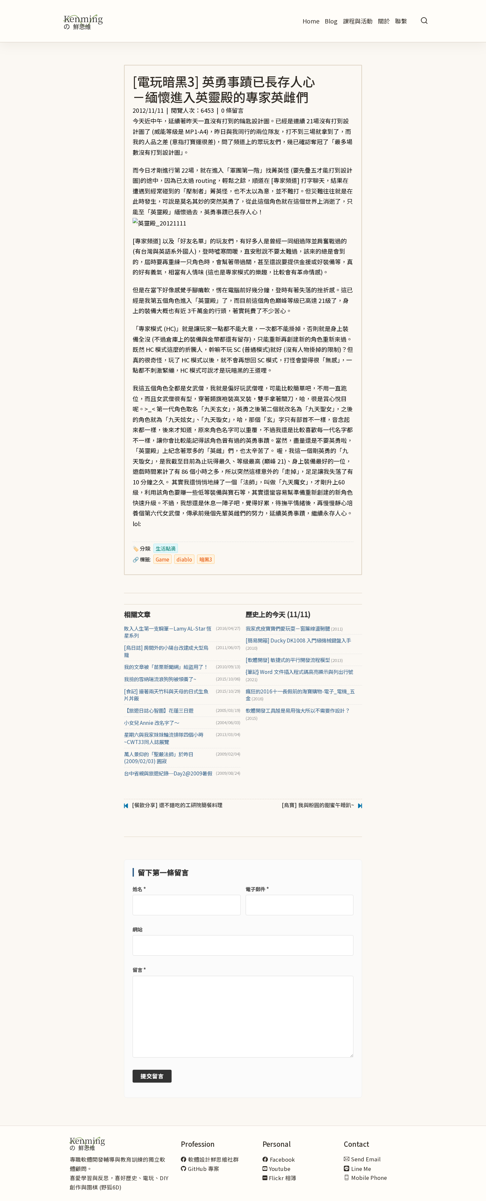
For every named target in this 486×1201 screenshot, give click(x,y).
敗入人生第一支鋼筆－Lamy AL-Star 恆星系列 (167, 632)
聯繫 (401, 21)
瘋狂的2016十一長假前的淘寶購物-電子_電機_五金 (300, 695)
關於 (384, 21)
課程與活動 (358, 21)
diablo (184, 559)
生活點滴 (166, 548)
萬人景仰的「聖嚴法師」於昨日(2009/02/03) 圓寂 (158, 758)
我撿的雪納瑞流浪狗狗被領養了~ (160, 679)
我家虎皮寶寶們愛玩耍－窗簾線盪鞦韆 (294, 628)
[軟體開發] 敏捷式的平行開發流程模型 (294, 659)
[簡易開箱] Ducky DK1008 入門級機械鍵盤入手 (298, 644)
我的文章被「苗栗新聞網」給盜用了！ (166, 666)
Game (162, 559)
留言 (139, 969)
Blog (331, 21)
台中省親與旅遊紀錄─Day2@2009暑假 (168, 773)
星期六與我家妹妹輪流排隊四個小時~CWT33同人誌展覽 (163, 738)
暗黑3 (205, 559)
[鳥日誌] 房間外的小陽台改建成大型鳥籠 (166, 651)
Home (311, 21)
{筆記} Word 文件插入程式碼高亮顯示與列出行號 (299, 675)
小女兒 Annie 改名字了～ (151, 722)
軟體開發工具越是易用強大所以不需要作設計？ (298, 714)
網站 (137, 929)
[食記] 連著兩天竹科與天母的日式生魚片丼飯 (166, 695)
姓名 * (139, 889)
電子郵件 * (257, 889)
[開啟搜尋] (424, 21)
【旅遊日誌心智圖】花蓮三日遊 (158, 710)
